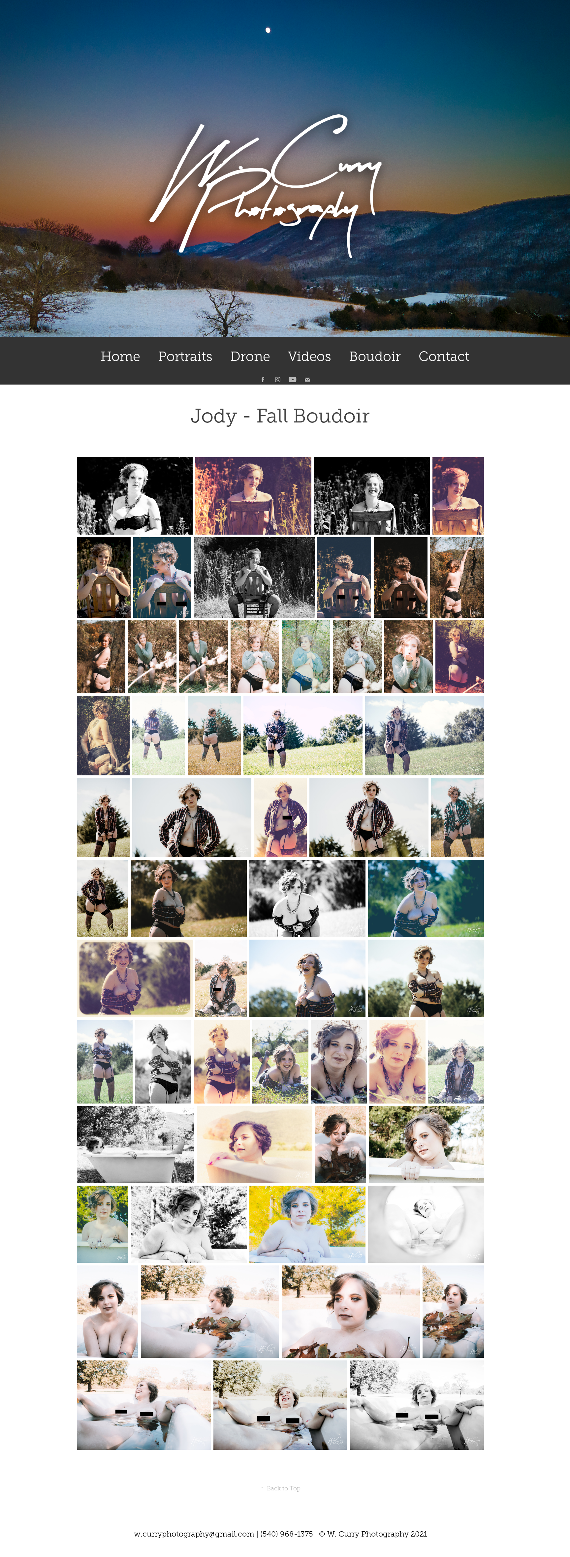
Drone (250, 356)
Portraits (185, 356)
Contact (444, 356)
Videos (309, 356)
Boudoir (375, 356)
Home (120, 356)
